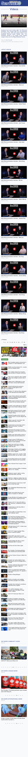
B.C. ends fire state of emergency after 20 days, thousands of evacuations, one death (17, 614)
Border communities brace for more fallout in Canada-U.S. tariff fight (16, 493)
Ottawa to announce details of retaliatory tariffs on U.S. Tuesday (17, 469)
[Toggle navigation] (25, 3)
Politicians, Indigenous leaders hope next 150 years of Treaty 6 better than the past (17, 478)
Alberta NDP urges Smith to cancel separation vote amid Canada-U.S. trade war (17, 537)
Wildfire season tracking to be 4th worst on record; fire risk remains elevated (17, 401)
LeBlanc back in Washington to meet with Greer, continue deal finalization (16, 382)
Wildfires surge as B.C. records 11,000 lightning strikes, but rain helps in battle (17, 454)
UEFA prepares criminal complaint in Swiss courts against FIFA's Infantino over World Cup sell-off (16, 522)
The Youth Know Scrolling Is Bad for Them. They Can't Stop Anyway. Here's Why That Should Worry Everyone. (17, 518)
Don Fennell (9, 40)
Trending (5, 359)
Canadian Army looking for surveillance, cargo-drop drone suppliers (17, 584)
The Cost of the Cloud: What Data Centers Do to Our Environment (16, 618)
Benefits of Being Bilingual (14, 574)
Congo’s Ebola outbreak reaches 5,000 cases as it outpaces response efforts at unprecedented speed (17, 397)
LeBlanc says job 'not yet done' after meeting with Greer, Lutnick (16, 420)
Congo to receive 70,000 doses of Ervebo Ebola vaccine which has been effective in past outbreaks (16, 440)
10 (14, 342)
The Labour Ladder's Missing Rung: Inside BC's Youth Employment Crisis (16, 623)
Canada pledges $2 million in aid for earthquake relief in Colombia (16, 541)
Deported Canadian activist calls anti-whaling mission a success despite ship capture (17, 416)
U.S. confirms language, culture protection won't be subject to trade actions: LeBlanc (16, 590)
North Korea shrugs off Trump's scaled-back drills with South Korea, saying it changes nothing (17, 411)
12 (18, 342)
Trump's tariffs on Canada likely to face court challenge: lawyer (17, 512)
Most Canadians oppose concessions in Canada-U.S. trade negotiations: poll (17, 362)
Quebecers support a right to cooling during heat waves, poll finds (16, 473)
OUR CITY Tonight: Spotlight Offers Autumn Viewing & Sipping (16, 531)
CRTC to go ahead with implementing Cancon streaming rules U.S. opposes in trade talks (17, 571)
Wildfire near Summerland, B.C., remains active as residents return (17, 367)
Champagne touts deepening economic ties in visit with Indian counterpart (17, 608)
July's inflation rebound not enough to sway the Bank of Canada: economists (17, 372)
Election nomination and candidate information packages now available (16, 580)
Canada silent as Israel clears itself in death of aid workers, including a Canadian (16, 426)
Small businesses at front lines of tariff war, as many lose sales (17, 483)
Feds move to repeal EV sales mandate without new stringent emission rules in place (17, 378)
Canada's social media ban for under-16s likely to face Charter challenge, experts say (17, 407)
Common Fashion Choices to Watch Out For (17, 555)
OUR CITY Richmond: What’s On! (16, 593)
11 (16, 342)
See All (3, 642)
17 (22, 342)
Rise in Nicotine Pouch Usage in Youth (17, 463)
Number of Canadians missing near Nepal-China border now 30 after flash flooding (16, 600)
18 (24, 342)
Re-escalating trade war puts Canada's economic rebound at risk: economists (17, 459)
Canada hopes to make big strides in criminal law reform (16, 507)
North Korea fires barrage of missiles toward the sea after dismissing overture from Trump (17, 431)
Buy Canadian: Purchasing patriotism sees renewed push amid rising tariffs (16, 551)
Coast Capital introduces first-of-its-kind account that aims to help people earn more (17, 628)
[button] (2, 667)
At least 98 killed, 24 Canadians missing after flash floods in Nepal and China (17, 498)
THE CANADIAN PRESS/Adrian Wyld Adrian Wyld (17, 488)
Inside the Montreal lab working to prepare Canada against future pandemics (15, 387)
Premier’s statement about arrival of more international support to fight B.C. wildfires (17, 566)
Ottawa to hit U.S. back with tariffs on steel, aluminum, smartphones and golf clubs (17, 503)
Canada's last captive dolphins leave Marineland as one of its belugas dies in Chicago (17, 561)
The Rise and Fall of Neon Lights (15, 545)
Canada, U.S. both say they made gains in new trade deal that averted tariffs (17, 391)
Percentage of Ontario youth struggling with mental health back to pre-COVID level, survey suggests (17, 450)
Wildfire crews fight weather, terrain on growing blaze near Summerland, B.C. (17, 435)
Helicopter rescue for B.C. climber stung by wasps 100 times (17, 526)
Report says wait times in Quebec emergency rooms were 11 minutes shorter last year (16, 445)
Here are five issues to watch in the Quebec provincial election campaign (16, 604)
